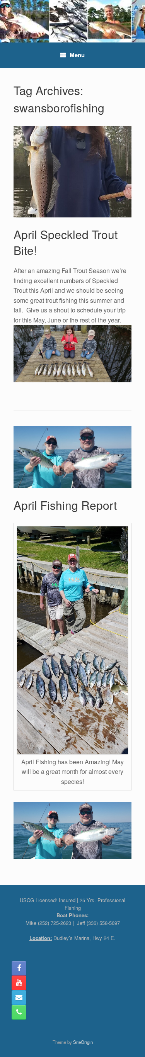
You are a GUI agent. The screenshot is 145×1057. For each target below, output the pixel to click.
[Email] (19, 997)
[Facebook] (19, 968)
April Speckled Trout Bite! (66, 242)
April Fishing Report (65, 505)
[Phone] (19, 1012)
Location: (40, 938)
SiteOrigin (83, 1042)
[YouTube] (19, 983)
